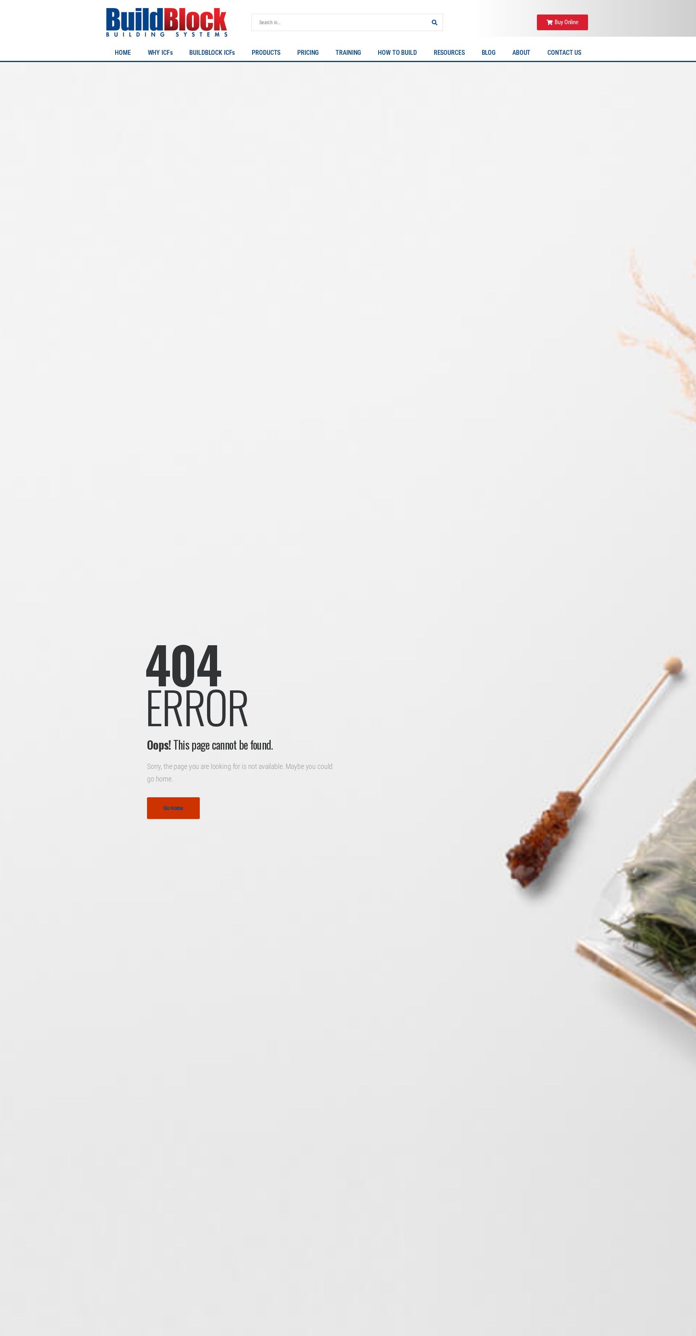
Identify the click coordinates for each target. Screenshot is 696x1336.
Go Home (173, 808)
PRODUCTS (266, 52)
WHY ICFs (160, 52)
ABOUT (521, 52)
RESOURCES (449, 52)
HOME (122, 52)
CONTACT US (564, 52)
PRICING (308, 52)
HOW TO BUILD (397, 52)
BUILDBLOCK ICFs (212, 52)
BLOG (488, 52)
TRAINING (348, 52)
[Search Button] (435, 22)
